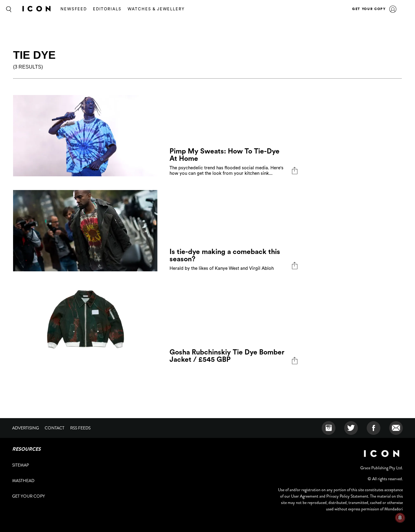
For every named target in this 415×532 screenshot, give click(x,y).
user (392, 9)
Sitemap (20, 465)
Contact (54, 428)
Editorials (107, 9)
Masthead (23, 480)
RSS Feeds (80, 428)
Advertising (25, 428)
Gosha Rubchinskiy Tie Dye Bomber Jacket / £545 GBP (227, 356)
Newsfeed (73, 9)
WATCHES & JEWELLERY (156, 9)
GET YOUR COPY (369, 9)
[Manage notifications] (400, 518)
